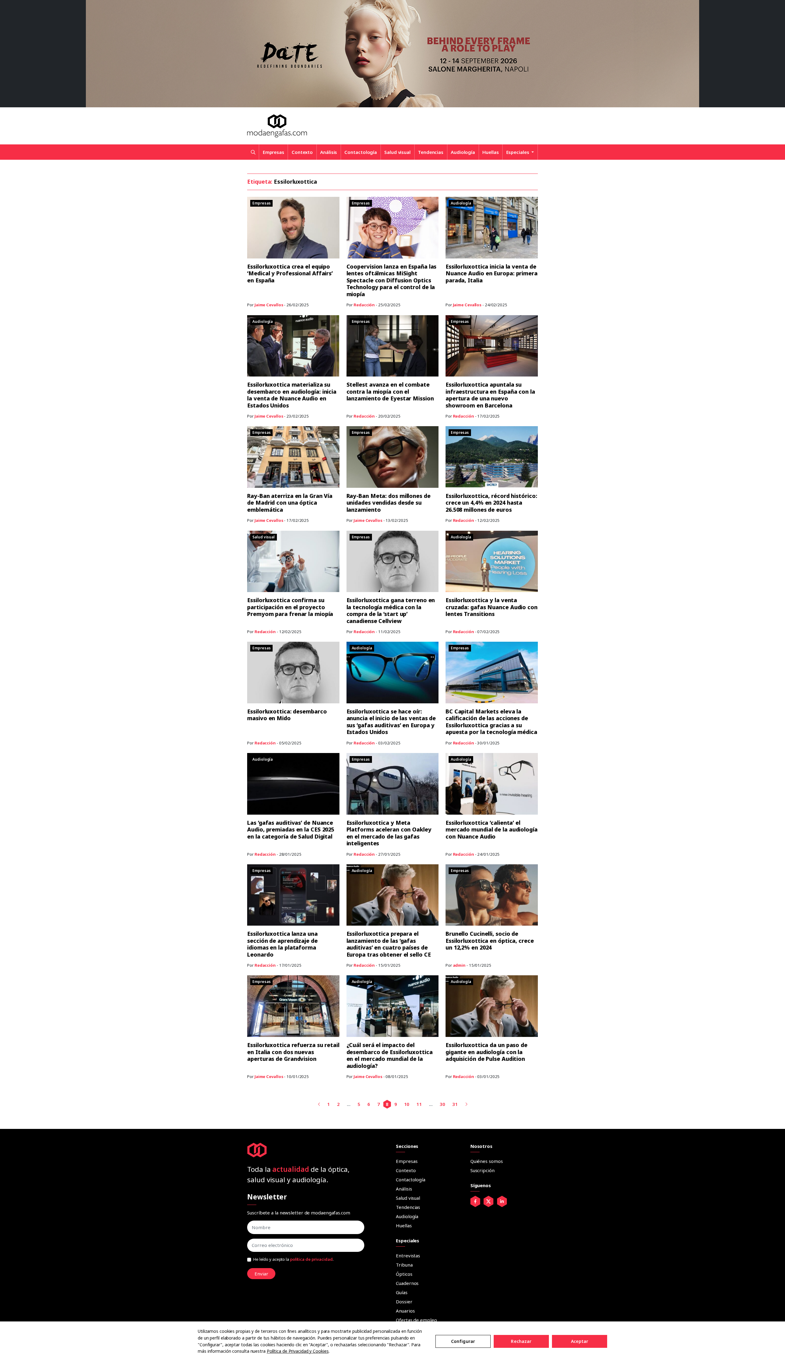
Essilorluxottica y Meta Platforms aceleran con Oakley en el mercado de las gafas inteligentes (389, 833)
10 (407, 1104)
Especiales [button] (518, 152)
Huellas (490, 152)
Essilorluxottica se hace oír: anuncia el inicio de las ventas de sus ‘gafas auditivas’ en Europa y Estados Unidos (391, 722)
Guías (402, 1292)
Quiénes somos (486, 1161)
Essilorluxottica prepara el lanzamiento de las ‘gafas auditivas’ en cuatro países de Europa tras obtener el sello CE (389, 944)
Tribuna (404, 1265)
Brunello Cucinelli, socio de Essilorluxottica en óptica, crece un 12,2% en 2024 (490, 940)
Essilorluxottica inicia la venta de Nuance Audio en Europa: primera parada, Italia (492, 273)
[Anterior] (319, 1104)
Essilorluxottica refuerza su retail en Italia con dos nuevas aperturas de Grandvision (293, 1051)
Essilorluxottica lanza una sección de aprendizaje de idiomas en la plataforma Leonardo (282, 944)
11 (419, 1104)
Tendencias (430, 152)
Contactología (360, 152)
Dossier (404, 1301)
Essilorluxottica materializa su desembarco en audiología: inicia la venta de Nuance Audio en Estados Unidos (291, 395)
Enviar (261, 1274)
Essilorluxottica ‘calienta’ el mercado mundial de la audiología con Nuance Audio (492, 829)
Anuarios (405, 1311)
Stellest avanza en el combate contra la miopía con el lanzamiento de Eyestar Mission (390, 391)
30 (442, 1104)
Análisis (328, 152)
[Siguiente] (466, 1104)
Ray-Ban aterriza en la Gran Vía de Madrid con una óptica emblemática (289, 502)
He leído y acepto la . (293, 1259)
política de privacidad (311, 1259)
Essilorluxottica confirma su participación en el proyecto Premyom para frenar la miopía (290, 606)
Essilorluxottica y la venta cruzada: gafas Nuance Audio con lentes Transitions (492, 606)
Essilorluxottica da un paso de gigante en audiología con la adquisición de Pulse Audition (486, 1051)
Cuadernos (407, 1283)
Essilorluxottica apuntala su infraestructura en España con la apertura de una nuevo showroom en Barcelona (490, 395)
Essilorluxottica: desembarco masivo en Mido (287, 715)
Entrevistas (408, 1255)
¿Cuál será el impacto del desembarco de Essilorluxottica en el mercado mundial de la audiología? (390, 1055)
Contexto (302, 152)
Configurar (463, 1341)
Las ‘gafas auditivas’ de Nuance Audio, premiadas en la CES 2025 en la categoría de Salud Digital (290, 829)
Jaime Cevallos (269, 305)
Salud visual (397, 152)
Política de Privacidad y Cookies (298, 1351)
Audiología (463, 152)
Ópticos (404, 1274)
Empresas (273, 152)
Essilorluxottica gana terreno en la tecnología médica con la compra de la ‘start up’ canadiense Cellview (391, 610)
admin (459, 965)
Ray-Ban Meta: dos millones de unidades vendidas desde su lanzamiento (389, 502)
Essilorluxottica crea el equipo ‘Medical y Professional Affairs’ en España (290, 273)
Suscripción (482, 1170)
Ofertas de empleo (416, 1320)
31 (455, 1104)
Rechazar (521, 1341)
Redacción (364, 305)
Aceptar (579, 1341)
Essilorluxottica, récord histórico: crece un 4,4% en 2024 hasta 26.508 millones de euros (491, 502)
